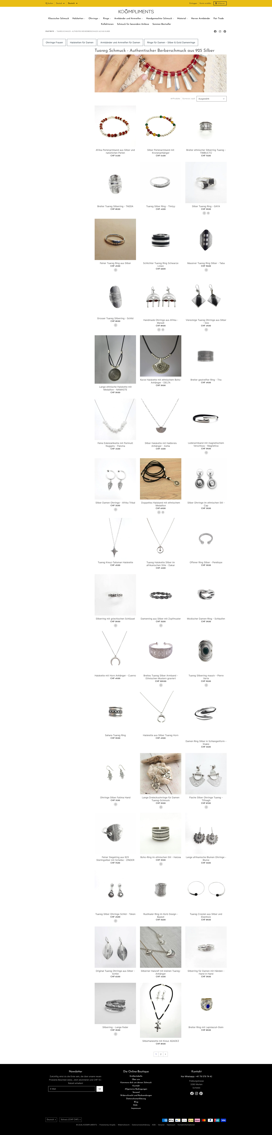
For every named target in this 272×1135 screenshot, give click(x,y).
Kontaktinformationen (186, 1125)
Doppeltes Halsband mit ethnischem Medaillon (160, 504)
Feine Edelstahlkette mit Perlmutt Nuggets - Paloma (115, 444)
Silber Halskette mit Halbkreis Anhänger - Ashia (161, 444)
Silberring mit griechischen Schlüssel (115, 618)
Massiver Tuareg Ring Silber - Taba (206, 263)
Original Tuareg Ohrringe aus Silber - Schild (115, 972)
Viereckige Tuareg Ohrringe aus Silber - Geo (206, 321)
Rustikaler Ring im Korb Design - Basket (160, 915)
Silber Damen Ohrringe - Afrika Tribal (115, 502)
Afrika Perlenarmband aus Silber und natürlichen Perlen (115, 151)
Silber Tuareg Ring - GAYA (206, 206)
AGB (154, 1125)
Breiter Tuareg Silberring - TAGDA (115, 206)
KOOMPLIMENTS (90, 1125)
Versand (161, 1125)
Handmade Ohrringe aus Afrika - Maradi (160, 321)
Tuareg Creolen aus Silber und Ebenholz (206, 915)
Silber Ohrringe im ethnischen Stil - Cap (206, 504)
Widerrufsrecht (123, 1125)
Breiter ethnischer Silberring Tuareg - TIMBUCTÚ (206, 151)
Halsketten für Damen (81, 42)
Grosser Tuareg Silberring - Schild (115, 318)
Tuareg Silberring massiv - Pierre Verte (206, 677)
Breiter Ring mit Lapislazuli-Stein (206, 1027)
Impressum (171, 1125)
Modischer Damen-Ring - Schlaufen (206, 618)
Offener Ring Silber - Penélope (206, 562)
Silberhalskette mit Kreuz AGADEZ (160, 1041)
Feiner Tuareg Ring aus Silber (115, 263)
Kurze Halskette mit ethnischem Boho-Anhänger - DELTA (160, 381)
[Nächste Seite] (165, 1054)
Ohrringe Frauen (54, 42)
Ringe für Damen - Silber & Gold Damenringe (171, 42)
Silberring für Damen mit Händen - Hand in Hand (206, 972)
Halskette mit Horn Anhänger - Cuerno (115, 675)
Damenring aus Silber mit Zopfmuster (161, 618)
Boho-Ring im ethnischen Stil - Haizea (160, 857)
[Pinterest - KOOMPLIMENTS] (225, 31)
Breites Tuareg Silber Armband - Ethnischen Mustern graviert (161, 677)
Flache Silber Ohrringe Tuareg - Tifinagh (206, 799)
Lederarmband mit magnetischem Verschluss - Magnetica (206, 444)
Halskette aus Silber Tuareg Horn (160, 735)
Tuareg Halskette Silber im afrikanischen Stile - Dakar (160, 564)
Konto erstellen (205, 3)
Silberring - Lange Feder (115, 1027)
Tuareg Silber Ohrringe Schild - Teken (115, 914)
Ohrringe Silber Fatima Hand (115, 797)
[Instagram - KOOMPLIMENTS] (220, 31)
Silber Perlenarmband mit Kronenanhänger (160, 151)
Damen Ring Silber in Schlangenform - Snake (206, 742)
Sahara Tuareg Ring (115, 735)
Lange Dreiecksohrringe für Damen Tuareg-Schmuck (160, 799)
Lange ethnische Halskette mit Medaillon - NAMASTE (115, 388)
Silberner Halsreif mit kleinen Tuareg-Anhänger (161, 972)
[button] (72, 3)
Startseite (49, 31)
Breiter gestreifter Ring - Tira (206, 379)
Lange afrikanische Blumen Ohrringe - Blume (206, 858)
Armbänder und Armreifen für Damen (120, 42)
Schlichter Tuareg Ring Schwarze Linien (160, 264)
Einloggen (193, 3)
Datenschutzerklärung (141, 1125)
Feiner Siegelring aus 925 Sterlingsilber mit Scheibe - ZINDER (115, 858)
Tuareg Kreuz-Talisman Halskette (115, 562)
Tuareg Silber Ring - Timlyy (160, 206)
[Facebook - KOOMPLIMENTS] (215, 31)
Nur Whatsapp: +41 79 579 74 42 (196, 1076)
